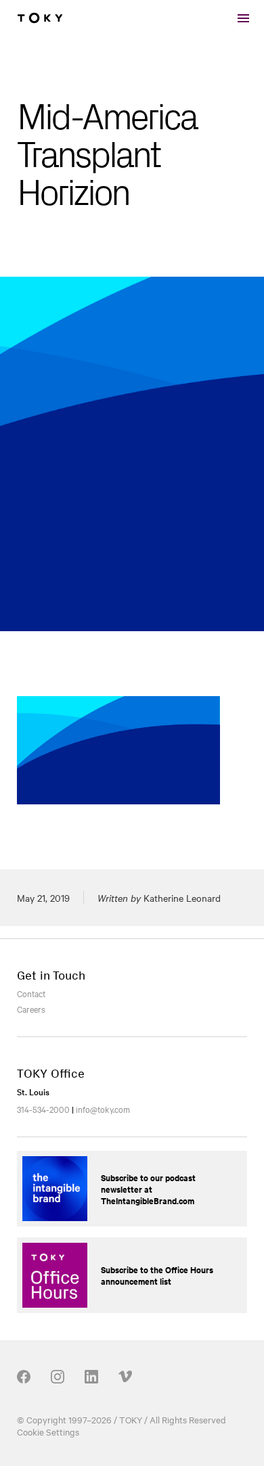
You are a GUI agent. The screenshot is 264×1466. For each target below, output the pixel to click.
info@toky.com (103, 1109)
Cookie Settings (48, 1431)
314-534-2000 (43, 1109)
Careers (31, 1009)
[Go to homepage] (40, 18)
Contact (31, 993)
